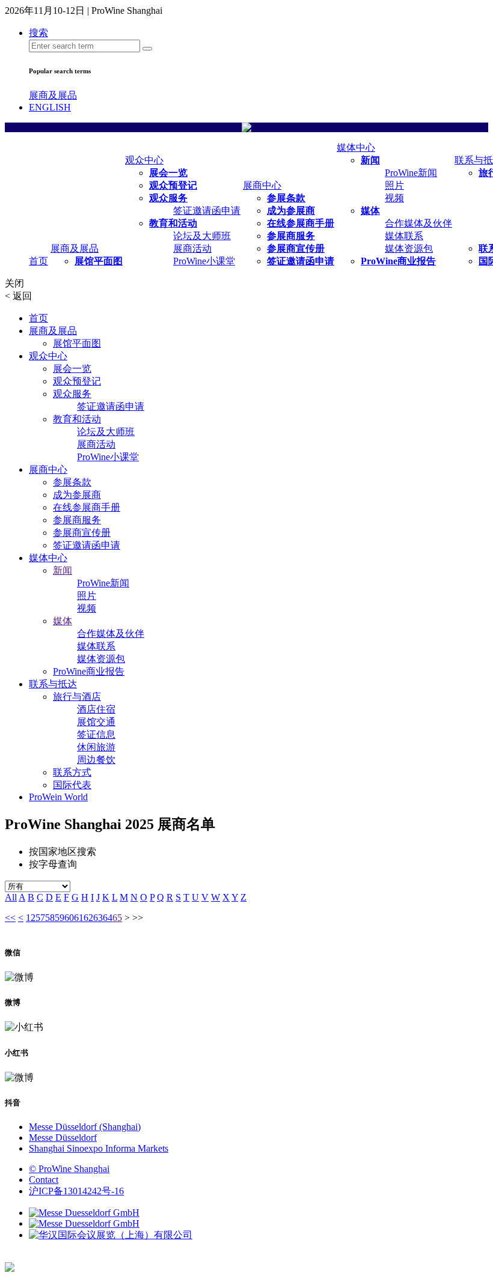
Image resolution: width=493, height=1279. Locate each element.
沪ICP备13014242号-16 (76, 1191)
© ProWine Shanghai (69, 1169)
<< (10, 918)
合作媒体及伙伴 (418, 223)
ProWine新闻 (411, 173)
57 (40, 918)
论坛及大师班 (202, 236)
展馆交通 (96, 722)
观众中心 (144, 160)
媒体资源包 (409, 248)
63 (98, 918)
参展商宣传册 (296, 248)
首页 (38, 261)
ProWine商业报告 (398, 261)
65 (117, 918)
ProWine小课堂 (204, 261)
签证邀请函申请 (206, 210)
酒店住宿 (96, 709)
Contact (43, 1179)
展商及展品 (53, 95)
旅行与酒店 (77, 696)
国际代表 (72, 785)
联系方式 (72, 772)
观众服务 (168, 198)
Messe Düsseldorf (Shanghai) (85, 1127)
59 (59, 918)
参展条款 (286, 198)
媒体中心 (356, 147)
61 (79, 918)
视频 (394, 198)
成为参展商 (291, 210)
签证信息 (96, 734)
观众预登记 (173, 185)
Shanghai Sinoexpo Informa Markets (98, 1148)
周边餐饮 (96, 760)
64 (107, 918)
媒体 (370, 210)
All (11, 897)
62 (88, 918)
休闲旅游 (96, 747)
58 (50, 918)
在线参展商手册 (300, 223)
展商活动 (192, 248)
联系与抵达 (53, 684)
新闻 (370, 160)
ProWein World (58, 797)
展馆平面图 (99, 261)
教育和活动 (173, 223)
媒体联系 (404, 236)
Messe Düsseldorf (63, 1137)
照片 (394, 185)
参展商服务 (291, 236)
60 (69, 918)
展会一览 (168, 173)
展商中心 (262, 185)
